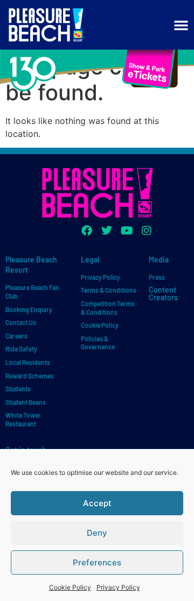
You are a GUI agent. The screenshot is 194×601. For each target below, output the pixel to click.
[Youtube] (126, 230)
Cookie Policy (70, 587)
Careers (16, 336)
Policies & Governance (98, 343)
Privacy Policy (118, 587)
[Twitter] (106, 230)
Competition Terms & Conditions (108, 308)
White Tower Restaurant (23, 419)
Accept (97, 503)
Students (18, 388)
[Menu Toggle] (181, 24)
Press (157, 277)
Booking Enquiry (28, 309)
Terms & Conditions (108, 290)
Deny (97, 533)
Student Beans (25, 402)
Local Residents (27, 362)
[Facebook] (86, 230)
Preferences (97, 562)
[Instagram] (146, 230)
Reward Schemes (29, 375)
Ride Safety (21, 349)
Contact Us (20, 322)
